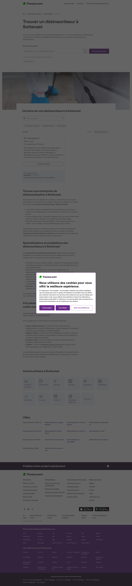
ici (65, 299)
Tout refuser (63, 308)
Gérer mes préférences (81, 308)
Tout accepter (47, 308)
